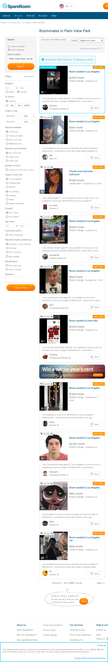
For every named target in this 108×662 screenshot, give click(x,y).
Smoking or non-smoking (20, 244)
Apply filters (21, 287)
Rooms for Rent (18, 46)
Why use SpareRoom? (27, 635)
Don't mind (13, 213)
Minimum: (10, 116)
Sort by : (74, 40)
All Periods (13, 132)
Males (11, 199)
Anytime (12, 101)
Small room (13, 161)
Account (43, 15)
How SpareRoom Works (27, 640)
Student (12, 187)
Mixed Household (16, 203)
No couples (14, 216)
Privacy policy (49, 630)
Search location (14, 54)
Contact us (101, 630)
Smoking (12, 248)
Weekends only (15, 143)
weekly (11, 92)
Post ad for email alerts (89, 49)
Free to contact (14, 269)
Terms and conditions (52, 625)
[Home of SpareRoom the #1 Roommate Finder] (16, 6)
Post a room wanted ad (80, 635)
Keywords (9, 275)
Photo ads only (14, 265)
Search (6, 15)
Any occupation (15, 179)
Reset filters (29, 76)
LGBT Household (15, 235)
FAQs (98, 635)
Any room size (15, 153)
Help (53, 15)
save (83, 601)
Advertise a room (77, 630)
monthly (23, 92)
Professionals (14, 183)
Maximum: (10, 121)
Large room (14, 157)
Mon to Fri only (15, 140)
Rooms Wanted (17, 50)
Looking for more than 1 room (21, 170)
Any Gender (14, 191)
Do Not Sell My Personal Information (89, 658)
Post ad (30, 15)
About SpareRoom (25, 630)
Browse (18, 15)
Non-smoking (15, 252)
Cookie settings (50, 635)
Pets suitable (13, 256)
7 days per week (16, 136)
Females (12, 195)
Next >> (101, 583)
